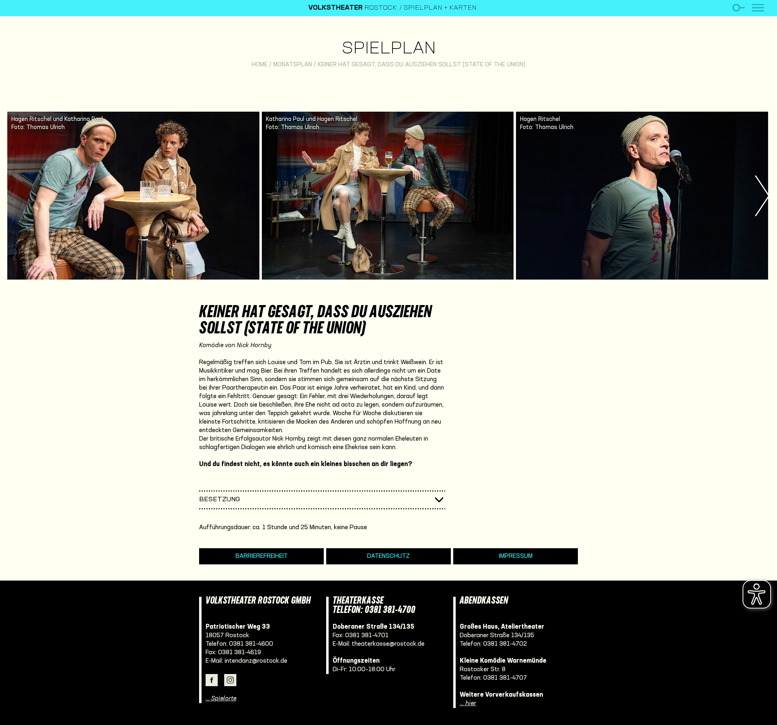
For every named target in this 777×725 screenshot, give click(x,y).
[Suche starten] (738, 8)
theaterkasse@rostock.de (388, 644)
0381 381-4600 (251, 644)
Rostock (352, 8)
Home (259, 64)
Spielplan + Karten (440, 8)
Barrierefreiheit (262, 556)
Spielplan (389, 49)
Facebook (212, 680)
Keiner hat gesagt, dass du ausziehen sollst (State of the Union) (421, 64)
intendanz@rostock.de (256, 661)
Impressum (516, 556)
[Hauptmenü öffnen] (758, 8)
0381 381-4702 (505, 644)
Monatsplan (292, 64)
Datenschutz (388, 556)
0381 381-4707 (505, 678)
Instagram (230, 680)
